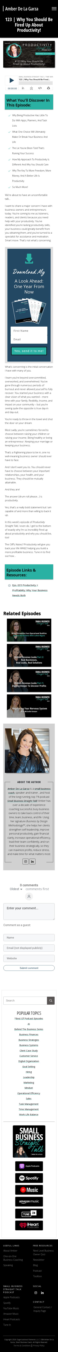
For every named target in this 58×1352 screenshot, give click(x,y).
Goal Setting (28, 1066)
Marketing (29, 1082)
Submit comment (29, 968)
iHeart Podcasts (11, 1319)
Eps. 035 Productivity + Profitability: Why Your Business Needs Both (30, 590)
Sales (28, 1098)
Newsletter (38, 1259)
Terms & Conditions (22, 1345)
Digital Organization (28, 1061)
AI (29, 1023)
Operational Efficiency (28, 1093)
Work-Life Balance (28, 1114)
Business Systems (28, 1045)
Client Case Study (29, 1050)
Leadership (28, 1077)
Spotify (6, 1302)
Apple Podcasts (11, 1297)
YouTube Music (11, 1308)
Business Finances (28, 1034)
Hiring (29, 1071)
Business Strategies (29, 1039)
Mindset (28, 1087)
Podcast (37, 1270)
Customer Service (28, 1055)
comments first (37, 889)
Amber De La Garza (18, 788)
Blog (35, 1265)
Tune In (7, 1324)
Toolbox (37, 1276)
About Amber (10, 1250)
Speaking (8, 1265)
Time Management (29, 1109)
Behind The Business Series (28, 1029)
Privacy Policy (38, 1345)
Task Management (29, 1103)
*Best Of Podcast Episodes (29, 1018)
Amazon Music (11, 1313)
